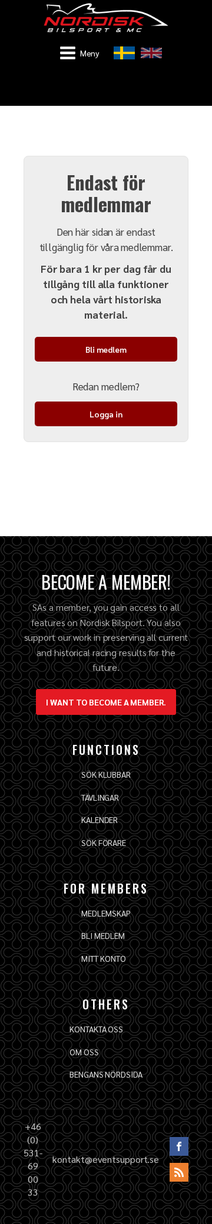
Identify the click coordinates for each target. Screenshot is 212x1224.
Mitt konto (103, 958)
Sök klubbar (106, 774)
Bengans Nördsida (105, 1074)
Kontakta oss (96, 1029)
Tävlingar (100, 797)
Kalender (99, 819)
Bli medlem (106, 349)
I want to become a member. (105, 702)
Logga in (106, 414)
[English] (151, 53)
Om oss (83, 1051)
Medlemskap (105, 913)
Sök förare (103, 842)
